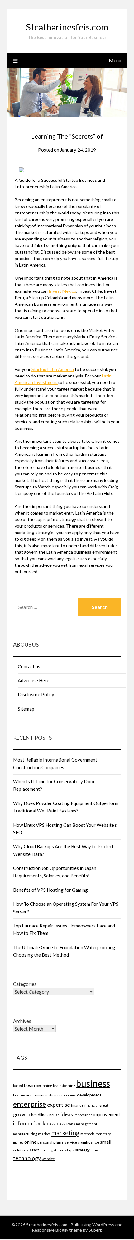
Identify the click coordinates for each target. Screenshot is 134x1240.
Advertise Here (33, 680)
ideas (66, 1114)
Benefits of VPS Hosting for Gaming (50, 890)
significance (88, 1142)
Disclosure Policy (36, 694)
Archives (22, 1021)
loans (70, 1124)
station (59, 1150)
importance (83, 1115)
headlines (39, 1114)
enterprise (29, 1104)
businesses (22, 1095)
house (54, 1115)
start (34, 1149)
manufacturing (25, 1134)
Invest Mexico (62, 291)
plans (58, 1142)
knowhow (54, 1123)
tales (94, 1150)
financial (91, 1105)
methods (87, 1134)
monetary (103, 1134)
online (30, 1142)
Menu (115, 60)
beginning (44, 1085)
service (71, 1142)
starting (46, 1150)
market (44, 1134)
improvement (106, 1114)
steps (69, 1150)
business (93, 1083)
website (48, 1158)
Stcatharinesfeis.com (67, 26)
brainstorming (64, 1085)
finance (77, 1105)
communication (44, 1095)
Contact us (29, 666)
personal (44, 1142)
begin (29, 1085)
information (27, 1123)
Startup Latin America (52, 369)
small (105, 1142)
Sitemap (26, 709)
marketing (65, 1133)
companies (66, 1095)
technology (27, 1158)
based (18, 1085)
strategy (82, 1149)
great (103, 1105)
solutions (21, 1150)
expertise (58, 1104)
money (18, 1142)
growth (21, 1114)
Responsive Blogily (50, 1230)
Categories (24, 984)
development (89, 1094)
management (86, 1124)
